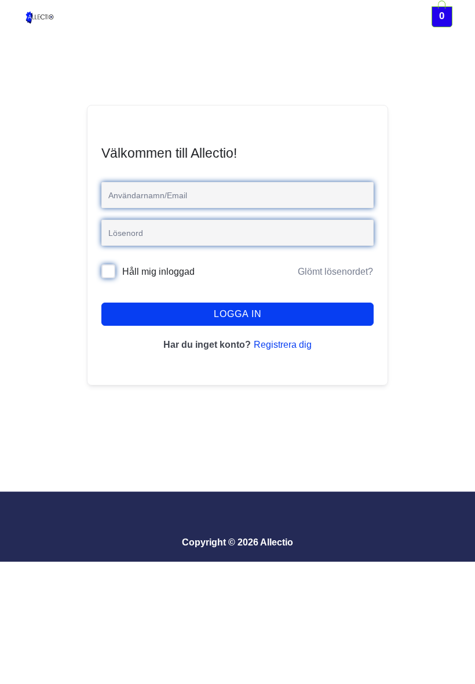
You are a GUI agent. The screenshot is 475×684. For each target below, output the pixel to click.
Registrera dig (283, 345)
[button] (245, 16)
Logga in (238, 314)
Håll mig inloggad (158, 271)
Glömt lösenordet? (335, 271)
